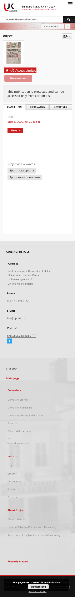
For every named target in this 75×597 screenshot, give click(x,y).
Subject (12, 489)
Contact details (16, 519)
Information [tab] (37, 107)
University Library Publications (25, 415)
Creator (12, 473)
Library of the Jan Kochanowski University (32, 527)
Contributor (14, 481)
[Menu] (70, 3)
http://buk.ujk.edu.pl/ (19, 335)
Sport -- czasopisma (22, 170)
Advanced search (52, 26)
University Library (18, 399)
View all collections (19, 443)
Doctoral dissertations (21, 431)
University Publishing (20, 407)
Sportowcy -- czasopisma (25, 177)
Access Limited (25, 70)
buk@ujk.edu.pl (16, 318)
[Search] (69, 19)
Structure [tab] (60, 107)
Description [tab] (14, 107)
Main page (12, 378)
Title (10, 465)
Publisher (13, 497)
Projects (12, 423)
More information (50, 582)
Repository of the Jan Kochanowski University (34, 535)
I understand (38, 586)
